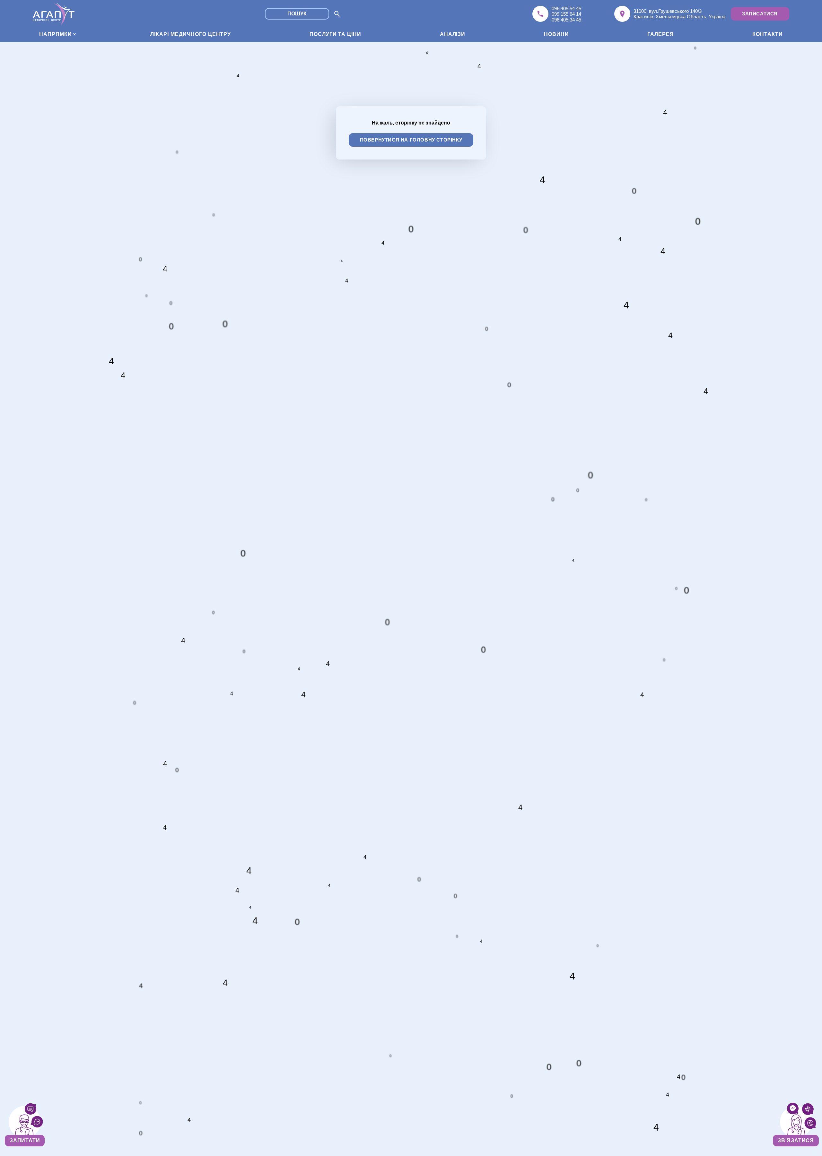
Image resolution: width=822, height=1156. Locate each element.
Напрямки (55, 34)
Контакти (767, 34)
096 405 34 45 (566, 19)
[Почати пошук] (337, 14)
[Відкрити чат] (25, 1122)
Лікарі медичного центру (190, 34)
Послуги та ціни (335, 34)
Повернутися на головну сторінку (411, 139)
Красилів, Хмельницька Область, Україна (679, 16)
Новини (556, 34)
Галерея (660, 34)
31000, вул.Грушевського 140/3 (668, 11)
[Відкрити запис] (796, 1122)
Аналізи (453, 34)
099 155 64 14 (566, 14)
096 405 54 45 (566, 8)
